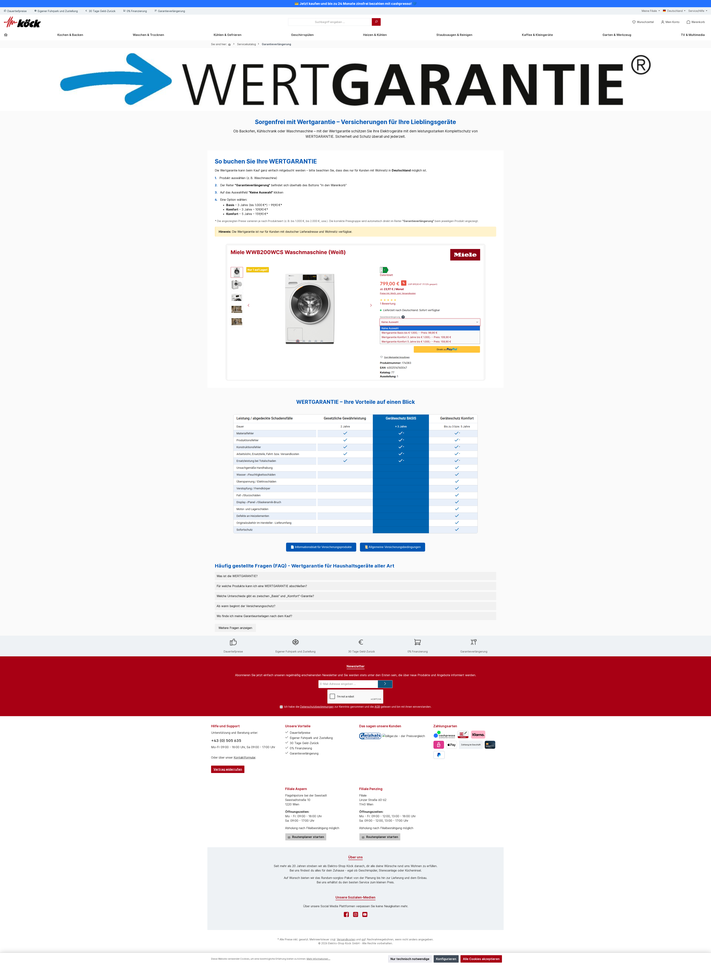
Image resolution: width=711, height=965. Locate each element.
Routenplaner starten (307, 837)
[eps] (438, 745)
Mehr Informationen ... (318, 958)
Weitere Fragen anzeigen (235, 628)
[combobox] (330, 22)
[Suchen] (376, 22)
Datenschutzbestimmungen (317, 706)
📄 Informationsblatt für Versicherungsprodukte (321, 547)
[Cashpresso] (444, 734)
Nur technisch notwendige (409, 959)
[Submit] (385, 684)
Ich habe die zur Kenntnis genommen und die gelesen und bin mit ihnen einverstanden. (357, 706)
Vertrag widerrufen (227, 769)
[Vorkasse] (463, 734)
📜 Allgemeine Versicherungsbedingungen (392, 547)
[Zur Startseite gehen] (22, 21)
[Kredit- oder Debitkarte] (490, 745)
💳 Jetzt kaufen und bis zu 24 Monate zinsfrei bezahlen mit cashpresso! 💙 (355, 4)
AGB (377, 706)
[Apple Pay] (451, 745)
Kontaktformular (244, 757)
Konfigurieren (446, 959)
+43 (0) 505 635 (226, 740)
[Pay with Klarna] (478, 734)
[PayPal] (439, 755)
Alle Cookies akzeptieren (481, 959)
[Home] (7, 34)
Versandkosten (346, 939)
